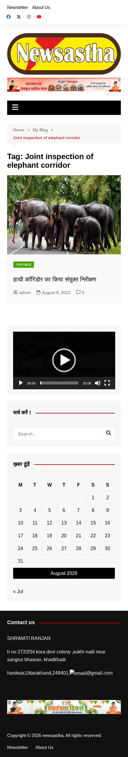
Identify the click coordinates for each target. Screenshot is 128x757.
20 (64, 535)
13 (64, 522)
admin (25, 292)
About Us (41, 7)
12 (49, 522)
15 (93, 522)
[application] (64, 360)
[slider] (59, 382)
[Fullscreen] (107, 383)
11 (35, 522)
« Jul (18, 591)
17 (20, 535)
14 (78, 522)
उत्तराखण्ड (23, 264)
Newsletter (17, 7)
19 (49, 535)
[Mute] (98, 383)
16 (107, 522)
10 (20, 522)
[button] (64, 360)
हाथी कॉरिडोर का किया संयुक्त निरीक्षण (54, 279)
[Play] (21, 383)
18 (35, 535)
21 (78, 535)
